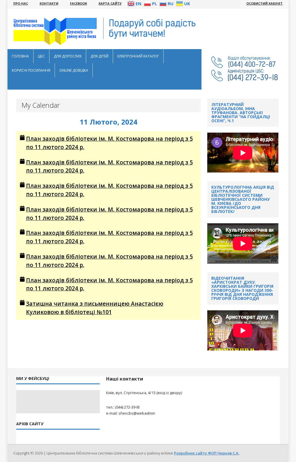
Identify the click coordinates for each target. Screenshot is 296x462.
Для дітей (99, 56)
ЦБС (41, 56)
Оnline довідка (73, 70)
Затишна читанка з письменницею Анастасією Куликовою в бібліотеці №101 (94, 308)
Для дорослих (68, 56)
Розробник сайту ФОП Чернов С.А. (206, 453)
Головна (20, 56)
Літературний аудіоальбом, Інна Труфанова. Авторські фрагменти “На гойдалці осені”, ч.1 (240, 112)
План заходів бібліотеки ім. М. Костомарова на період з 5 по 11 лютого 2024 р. (109, 143)
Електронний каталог (138, 56)
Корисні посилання (31, 70)
